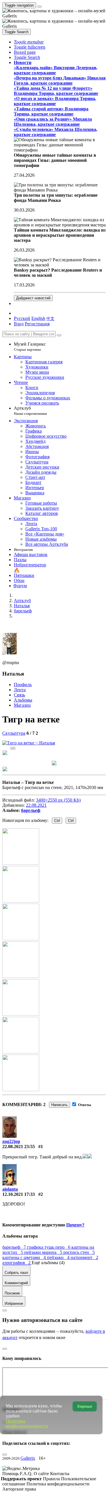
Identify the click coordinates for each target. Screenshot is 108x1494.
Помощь (11, 1473)
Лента (20, 689)
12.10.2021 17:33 (18, 1194)
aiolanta (10, 1189)
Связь (19, 694)
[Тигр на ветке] (28, 742)
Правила (52, 1478)
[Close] (59, 335)
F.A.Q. (27, 1473)
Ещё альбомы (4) (48, 1262)
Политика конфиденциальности (58, 1483)
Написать (59, 1105)
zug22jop (11, 1141)
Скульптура (13, 733)
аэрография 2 (17, 1262)
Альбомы (23, 700)
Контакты (59, 1473)
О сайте (42, 1473)
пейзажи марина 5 (43, 1252)
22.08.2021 (36, 805)
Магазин (22, 705)
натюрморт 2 (84, 1257)
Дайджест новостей (33, 298)
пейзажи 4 (59, 1257)
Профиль (23, 684)
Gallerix (27, 1458)
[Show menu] (39, 6)
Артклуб (30, 411)
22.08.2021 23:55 (18, 1146)
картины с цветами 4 (24, 1257)
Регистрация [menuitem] (37, 323)
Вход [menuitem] (19, 323)
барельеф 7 (14, 1247)
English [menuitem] (38, 318)
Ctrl (57, 820)
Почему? (75, 1224)
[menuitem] (50, 318)
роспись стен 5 (79, 1252)
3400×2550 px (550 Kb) (58, 800)
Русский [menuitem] (22, 318)
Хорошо (84, 1406)
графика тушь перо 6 (49, 1247)
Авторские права (19, 1489)
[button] (29, 41)
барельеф (30, 810)
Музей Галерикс (30, 347)
